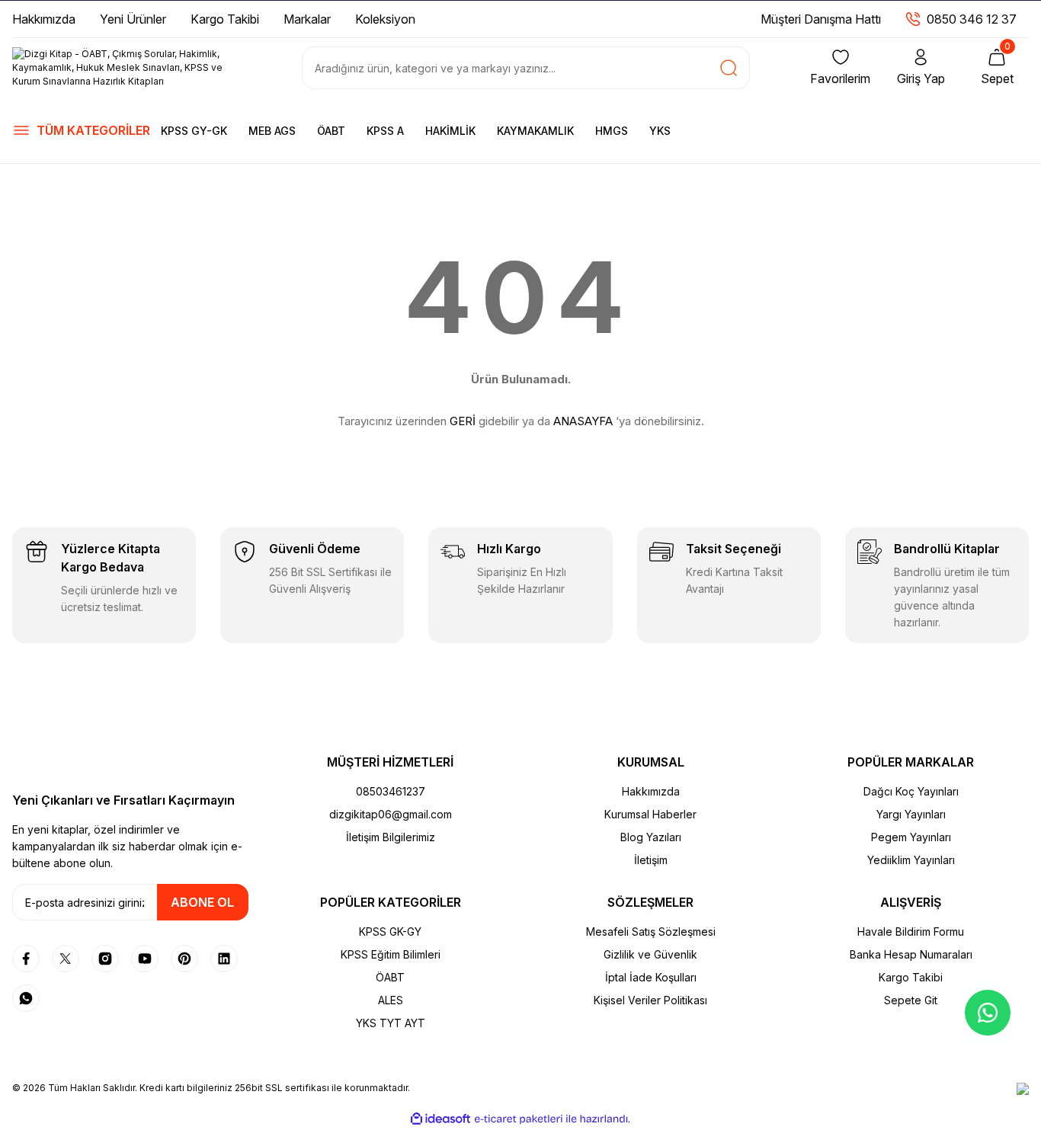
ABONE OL (202, 902)
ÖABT (331, 130)
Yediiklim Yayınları (911, 859)
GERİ (463, 421)
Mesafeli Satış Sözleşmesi (651, 931)
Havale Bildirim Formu (910, 931)
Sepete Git (910, 1000)
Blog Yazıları (650, 837)
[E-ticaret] (518, 1119)
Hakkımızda (651, 791)
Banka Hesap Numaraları (911, 954)
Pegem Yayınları (911, 837)
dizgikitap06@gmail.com (390, 814)
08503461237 (390, 791)
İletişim (651, 859)
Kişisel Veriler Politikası (650, 1000)
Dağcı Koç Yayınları (911, 791)
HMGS (611, 130)
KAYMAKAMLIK (535, 130)
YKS (660, 130)
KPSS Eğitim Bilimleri (390, 954)
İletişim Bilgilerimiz (390, 837)
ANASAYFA (583, 421)
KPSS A (385, 130)
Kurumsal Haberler (650, 814)
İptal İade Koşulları (651, 977)
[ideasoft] (440, 1119)
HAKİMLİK (450, 130)
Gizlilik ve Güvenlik (650, 954)
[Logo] (130, 68)
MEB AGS (272, 130)
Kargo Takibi (911, 977)
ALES (390, 1000)
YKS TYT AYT (390, 1022)
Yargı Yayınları (911, 814)
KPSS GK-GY (390, 931)
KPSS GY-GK (194, 130)
